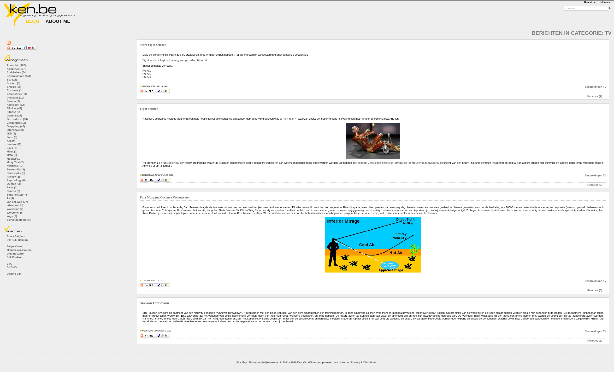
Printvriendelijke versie (263, 362)
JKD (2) (11, 133)
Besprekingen (593, 86)
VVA (9, 263)
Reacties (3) (594, 290)
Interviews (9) (15, 129)
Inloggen (605, 2)
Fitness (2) (13, 111)
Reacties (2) (594, 184)
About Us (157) (16, 68)
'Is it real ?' (290, 118)
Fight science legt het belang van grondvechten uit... (175, 60)
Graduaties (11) (16, 122)
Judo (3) (12, 137)
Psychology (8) (16, 180)
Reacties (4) (594, 96)
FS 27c (146, 77)
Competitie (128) (17, 94)
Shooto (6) (13, 191)
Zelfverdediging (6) (19, 219)
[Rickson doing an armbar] (373, 157)
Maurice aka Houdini (19, 250)
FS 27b (146, 74)
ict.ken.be (343, 362)
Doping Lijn (14, 273)
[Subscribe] (22, 48)
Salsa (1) (12, 187)
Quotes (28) (14, 183)
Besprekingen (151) (19, 76)
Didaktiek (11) (15, 97)
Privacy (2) (13, 176)
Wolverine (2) (15, 209)
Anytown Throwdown (154, 303)
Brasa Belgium (16, 236)
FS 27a (146, 71)
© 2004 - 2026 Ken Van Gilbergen (300, 362)
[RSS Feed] (9, 43)
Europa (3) (13, 101)
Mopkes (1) (14, 158)
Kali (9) (11, 140)
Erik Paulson (15, 257)
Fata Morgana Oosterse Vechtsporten (165, 197)
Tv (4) (10, 198)
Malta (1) (12, 151)
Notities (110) (15, 165)
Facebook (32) (16, 104)
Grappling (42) (16, 126)
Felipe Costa (15, 246)
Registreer (590, 2)
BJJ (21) (12, 79)
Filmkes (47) (14, 108)
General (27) (14, 115)
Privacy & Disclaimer (364, 362)
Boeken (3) (13, 83)
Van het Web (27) (17, 201)
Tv (604, 86)
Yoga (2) (12, 216)
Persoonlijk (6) (16, 169)
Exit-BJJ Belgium (18, 239)
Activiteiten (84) (17, 72)
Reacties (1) (594, 340)
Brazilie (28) (14, 86)
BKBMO (12, 267)
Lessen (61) (14, 144)
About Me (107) (16, 65)
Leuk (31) (12, 147)
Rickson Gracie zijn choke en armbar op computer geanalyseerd (397, 162)
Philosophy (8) (16, 173)
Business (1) (15, 90)
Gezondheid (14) (17, 119)
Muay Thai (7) (15, 162)
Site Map (241, 362)
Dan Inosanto (15, 253)
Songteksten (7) (17, 194)
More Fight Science (153, 44)
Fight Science (149, 108)
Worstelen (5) (15, 212)
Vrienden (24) (15, 205)
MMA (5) (12, 155)
